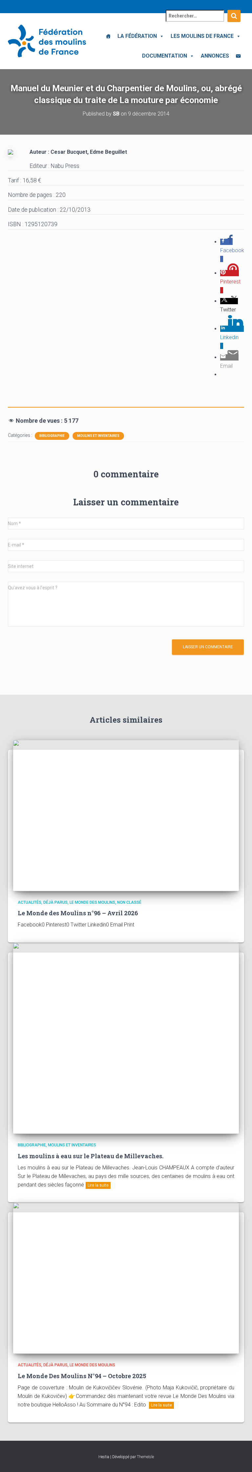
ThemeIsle (145, 1457)
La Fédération (137, 36)
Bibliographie (52, 436)
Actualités (29, 902)
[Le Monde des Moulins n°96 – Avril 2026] (126, 814)
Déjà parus (55, 902)
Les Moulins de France (202, 36)
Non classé (129, 902)
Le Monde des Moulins (92, 902)
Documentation (164, 56)
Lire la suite (98, 1185)
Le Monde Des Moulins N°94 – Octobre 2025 (82, 1376)
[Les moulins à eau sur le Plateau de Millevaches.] (126, 1037)
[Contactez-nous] (238, 56)
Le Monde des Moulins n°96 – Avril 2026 (78, 913)
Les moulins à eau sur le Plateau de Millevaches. (90, 1156)
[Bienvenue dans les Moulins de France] (108, 36)
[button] (160, 36)
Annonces (215, 56)
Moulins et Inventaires (98, 436)
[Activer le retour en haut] (239, 1459)
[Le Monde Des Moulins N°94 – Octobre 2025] (126, 1277)
